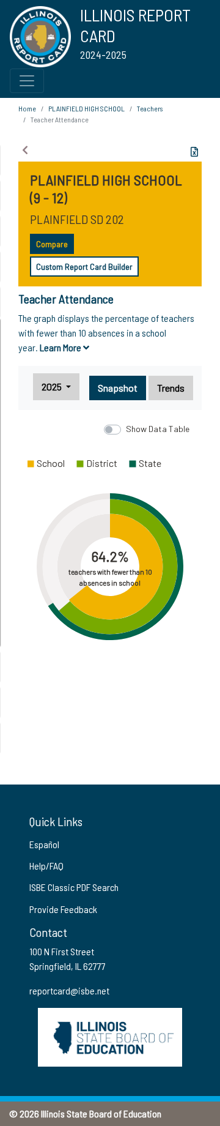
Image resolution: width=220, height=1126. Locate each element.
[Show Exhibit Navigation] (25, 150)
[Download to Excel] (194, 152)
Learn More (61, 347)
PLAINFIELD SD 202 (77, 219)
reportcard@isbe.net (69, 990)
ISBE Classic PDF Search (74, 887)
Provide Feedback (63, 909)
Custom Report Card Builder (84, 266)
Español (44, 844)
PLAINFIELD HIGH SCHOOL (86, 108)
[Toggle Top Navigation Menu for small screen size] (27, 81)
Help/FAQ (46, 865)
